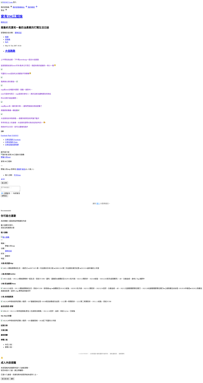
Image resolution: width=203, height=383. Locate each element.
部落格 (7, 39)
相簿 (6, 37)
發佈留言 (4, 196)
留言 (23, 169)
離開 (12, 379)
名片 (6, 42)
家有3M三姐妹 (12, 16)
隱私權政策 (113, 353)
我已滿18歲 (5, 379)
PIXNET (85, 353)
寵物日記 (18, 33)
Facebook (4, 135)
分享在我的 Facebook (13, 140)
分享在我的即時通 (12, 145)
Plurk (9, 135)
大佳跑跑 (10, 51)
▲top (3, 179)
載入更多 (4, 183)
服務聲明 (121, 353)
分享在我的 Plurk (11, 142)
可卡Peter (17, 175)
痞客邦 (19, 169)
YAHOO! (15, 135)
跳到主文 (4, 22)
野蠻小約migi (6, 157)
